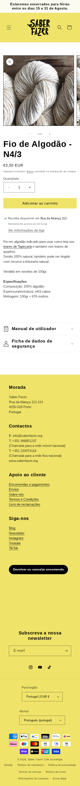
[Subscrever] (66, 651)
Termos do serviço (29, 771)
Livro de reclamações (24, 504)
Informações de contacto (33, 778)
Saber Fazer (35, 759)
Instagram (16, 538)
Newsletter (16, 533)
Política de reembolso (31, 765)
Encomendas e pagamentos (29, 484)
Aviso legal (59, 778)
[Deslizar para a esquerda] (30, 134)
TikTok (13, 548)
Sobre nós (16, 494)
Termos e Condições (24, 499)
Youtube (15, 543)
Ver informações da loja (26, 230)
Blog (12, 528)
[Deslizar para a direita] (50, 134)
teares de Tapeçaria (17, 246)
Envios (14, 489)
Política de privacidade (62, 765)
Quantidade (11, 178)
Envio (30, 171)
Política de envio (56, 771)
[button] (9, 27)
